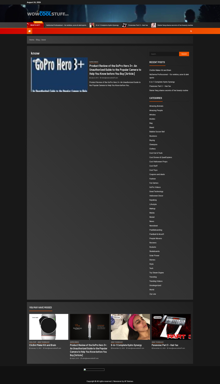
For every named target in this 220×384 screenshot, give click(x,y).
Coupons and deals (157, 174)
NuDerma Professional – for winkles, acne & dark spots (56, 25)
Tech (151, 268)
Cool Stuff (153, 166)
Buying (152, 140)
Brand (151, 127)
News (151, 221)
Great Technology (156, 191)
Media (151, 213)
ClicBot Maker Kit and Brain (160, 70)
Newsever (117, 381)
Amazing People (156, 110)
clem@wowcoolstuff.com (110, 78)
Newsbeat (153, 226)
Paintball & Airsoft (156, 234)
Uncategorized (155, 285)
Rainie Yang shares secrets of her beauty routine (165, 25)
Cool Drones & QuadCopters (160, 157)
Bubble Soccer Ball (157, 132)
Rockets (152, 247)
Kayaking (153, 200)
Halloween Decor (156, 196)
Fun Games (153, 183)
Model (152, 217)
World (151, 290)
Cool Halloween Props (158, 162)
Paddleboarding (155, 230)
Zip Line (152, 294)
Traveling (153, 277)
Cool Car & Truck (155, 153)
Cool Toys (153, 170)
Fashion (152, 179)
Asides (152, 119)
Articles (152, 115)
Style (151, 264)
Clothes (152, 149)
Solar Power (154, 255)
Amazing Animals (156, 106)
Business (153, 136)
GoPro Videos (93, 62)
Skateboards (154, 251)
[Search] (191, 31)
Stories (152, 260)
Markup (152, 209)
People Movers (155, 238)
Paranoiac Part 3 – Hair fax (127, 25)
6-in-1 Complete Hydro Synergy (96, 25)
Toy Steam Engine (156, 273)
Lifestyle (153, 204)
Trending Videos (155, 281)
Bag (151, 123)
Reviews (152, 243)
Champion (153, 144)
